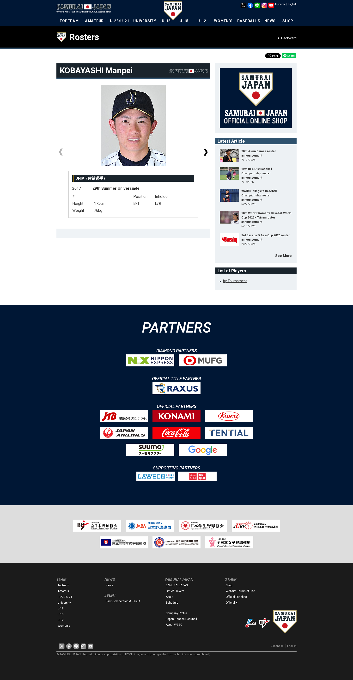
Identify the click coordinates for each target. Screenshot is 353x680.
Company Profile (176, 613)
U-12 (201, 21)
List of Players (175, 591)
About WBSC (174, 624)
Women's (64, 625)
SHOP (287, 21)
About (169, 597)
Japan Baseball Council (181, 619)
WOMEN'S (223, 21)
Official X (231, 602)
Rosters (84, 37)
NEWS (270, 21)
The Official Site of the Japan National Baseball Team (85, 8)
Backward (289, 38)
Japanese (280, 4)
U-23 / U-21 (65, 597)
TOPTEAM (69, 21)
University (64, 602)
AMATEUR (94, 21)
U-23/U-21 (119, 21)
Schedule (172, 602)
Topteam (63, 585)
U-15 (184, 21)
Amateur (63, 591)
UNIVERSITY (144, 21)
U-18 (166, 21)
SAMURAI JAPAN (177, 585)
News (109, 585)
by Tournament (235, 281)
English (292, 4)
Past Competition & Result (123, 601)
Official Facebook (237, 597)
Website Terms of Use (240, 591)
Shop (229, 585)
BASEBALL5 (248, 21)
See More (283, 256)
